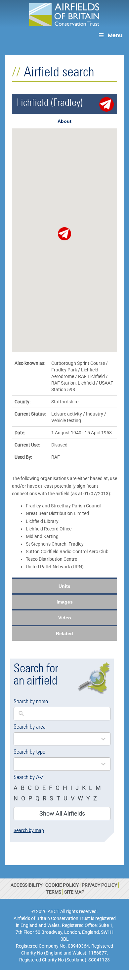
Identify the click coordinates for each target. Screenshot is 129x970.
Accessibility (26, 885)
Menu (115, 35)
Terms (53, 892)
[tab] (64, 121)
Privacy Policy (99, 885)
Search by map (29, 830)
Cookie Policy (62, 885)
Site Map (74, 892)
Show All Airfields (62, 813)
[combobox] (55, 739)
